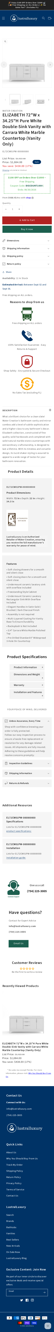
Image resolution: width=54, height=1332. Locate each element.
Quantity (6, 203)
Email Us (19, 943)
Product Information (25, 667)
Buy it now (27, 229)
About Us (11, 1152)
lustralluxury (30, 1326)
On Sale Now (13, 1252)
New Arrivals (13, 1246)
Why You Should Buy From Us (22, 1158)
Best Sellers (12, 1239)
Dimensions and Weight (27, 674)
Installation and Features (28, 692)
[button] (44, 18)
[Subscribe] (44, 1292)
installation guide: (16, 857)
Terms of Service (15, 1189)
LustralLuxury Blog (16, 1258)
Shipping (5, 170)
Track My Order (14, 1165)
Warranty (19, 685)
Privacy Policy (13, 1183)
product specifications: (18, 831)
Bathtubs (11, 1227)
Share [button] (9, 272)
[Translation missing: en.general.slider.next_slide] (50, 65)
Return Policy (13, 1177)
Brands (10, 1221)
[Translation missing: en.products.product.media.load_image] (15, 99)
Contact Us (12, 1195)
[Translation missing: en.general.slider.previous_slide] (4, 65)
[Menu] (3, 18)
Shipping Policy (14, 1171)
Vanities (10, 1233)
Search (10, 1215)
